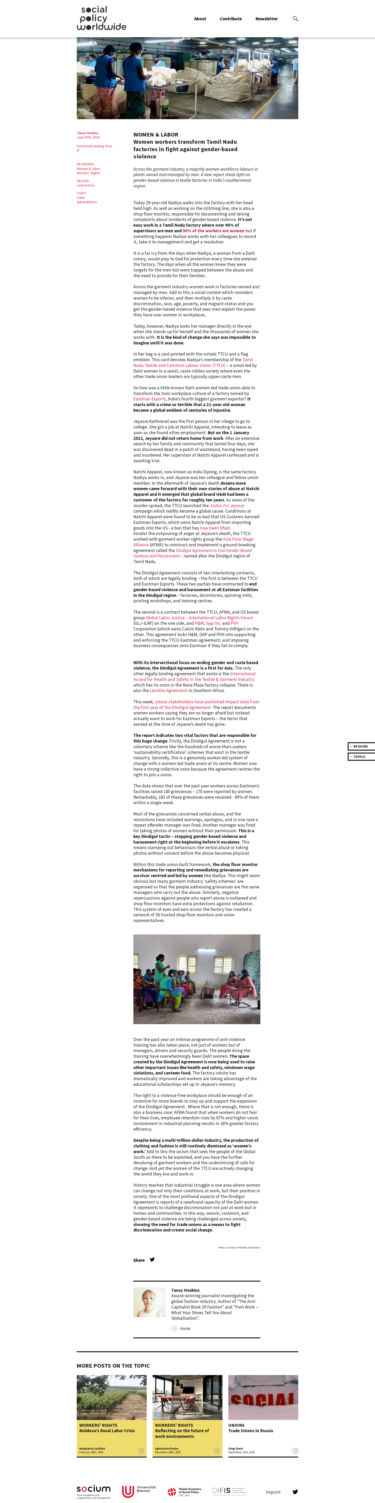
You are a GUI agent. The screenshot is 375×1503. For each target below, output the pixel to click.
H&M (199, 623)
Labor (81, 197)
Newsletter (266, 18)
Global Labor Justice (166, 617)
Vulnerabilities (87, 202)
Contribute (231, 18)
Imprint (273, 1492)
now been (209, 528)
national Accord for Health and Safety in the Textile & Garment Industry (194, 676)
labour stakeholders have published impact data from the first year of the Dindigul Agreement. (196, 704)
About (200, 18)
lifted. (225, 528)
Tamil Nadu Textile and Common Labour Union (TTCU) (193, 362)
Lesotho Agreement (169, 690)
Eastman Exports (149, 399)
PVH (234, 623)
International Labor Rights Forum (221, 617)
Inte (234, 673)
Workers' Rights (88, 173)
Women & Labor (88, 168)
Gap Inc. (213, 623)
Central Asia (85, 185)
